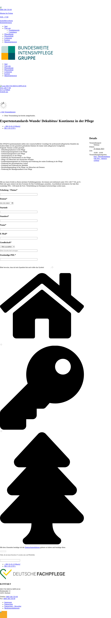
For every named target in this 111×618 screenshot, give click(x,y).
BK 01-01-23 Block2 (12, 126)
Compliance (13, 32)
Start (5, 26)
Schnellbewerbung (6, 21)
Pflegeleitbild (8, 36)
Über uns (7, 28)
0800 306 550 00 (12, 597)
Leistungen (8, 38)
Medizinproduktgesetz (12, 608)
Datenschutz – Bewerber (12, 606)
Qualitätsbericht (14, 30)
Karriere (7, 40)
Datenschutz (8, 604)
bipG (95, 156)
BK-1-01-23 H (10, 128)
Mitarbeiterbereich (10, 42)
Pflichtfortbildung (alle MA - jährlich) (102, 157)
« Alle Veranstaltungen (8, 112)
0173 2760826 (5, 90)
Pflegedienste (8, 34)
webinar (96, 160)
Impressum (8, 602)
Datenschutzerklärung (32, 547)
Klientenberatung (6, 23)
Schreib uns (4, 92)
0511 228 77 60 (5, 88)
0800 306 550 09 (9, 599)
